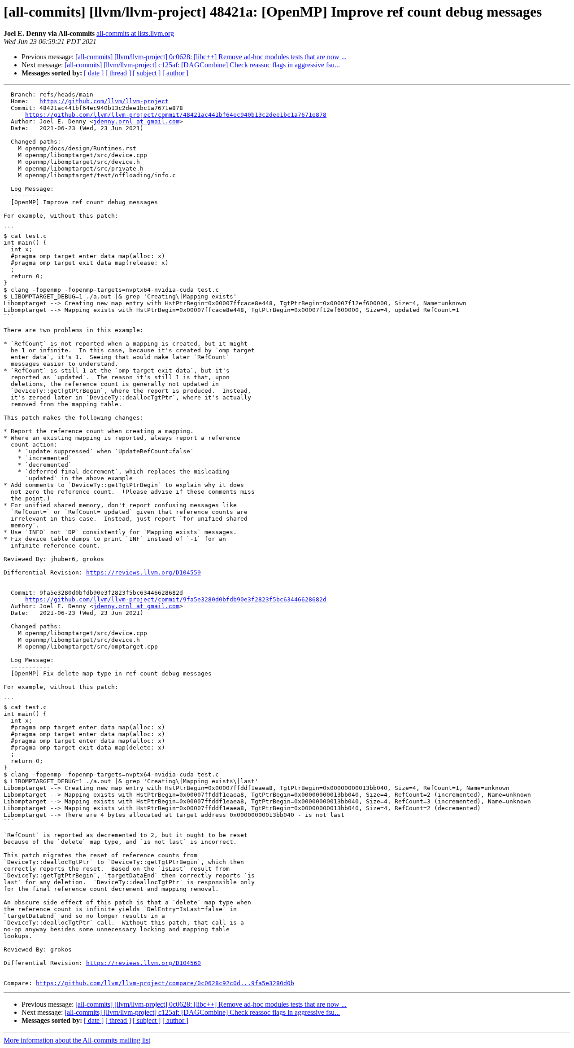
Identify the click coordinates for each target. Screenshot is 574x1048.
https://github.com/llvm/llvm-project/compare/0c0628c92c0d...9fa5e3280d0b (165, 983)
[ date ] (94, 73)
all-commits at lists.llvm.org (135, 33)
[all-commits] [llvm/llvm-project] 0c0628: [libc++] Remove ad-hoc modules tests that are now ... (211, 57)
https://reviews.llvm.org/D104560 (143, 963)
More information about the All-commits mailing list (77, 1040)
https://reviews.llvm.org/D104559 (143, 572)
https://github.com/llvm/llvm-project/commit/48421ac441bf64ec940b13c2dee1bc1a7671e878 (175, 114)
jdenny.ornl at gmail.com (136, 121)
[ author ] (175, 73)
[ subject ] (147, 73)
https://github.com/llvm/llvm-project (104, 101)
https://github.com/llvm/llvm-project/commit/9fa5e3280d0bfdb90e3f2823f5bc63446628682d (175, 599)
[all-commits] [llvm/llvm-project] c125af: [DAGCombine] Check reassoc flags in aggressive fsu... (202, 65)
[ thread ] (118, 73)
